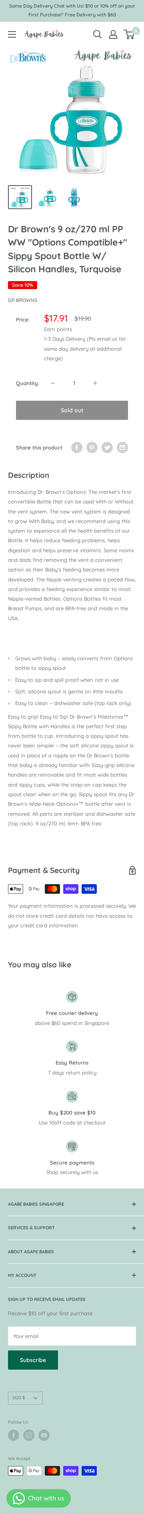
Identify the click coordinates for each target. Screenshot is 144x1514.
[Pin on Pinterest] (92, 447)
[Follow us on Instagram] (28, 1435)
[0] (129, 34)
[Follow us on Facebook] (13, 1435)
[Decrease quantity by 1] (52, 383)
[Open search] (97, 34)
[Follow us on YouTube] (44, 1435)
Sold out (72, 410)
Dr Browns (22, 300)
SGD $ (18, 1397)
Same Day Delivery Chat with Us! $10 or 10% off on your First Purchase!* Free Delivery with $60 (72, 10)
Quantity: (27, 383)
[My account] (113, 34)
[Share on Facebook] (76, 447)
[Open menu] (12, 34)
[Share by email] (122, 447)
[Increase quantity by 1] (95, 383)
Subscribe (33, 1360)
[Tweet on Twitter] (107, 447)
